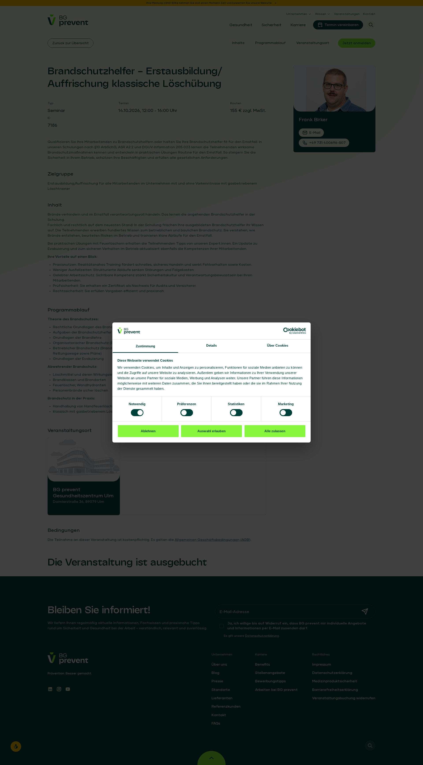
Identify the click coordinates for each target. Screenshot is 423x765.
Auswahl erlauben (211, 431)
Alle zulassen (274, 431)
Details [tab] (211, 345)
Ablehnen (148, 431)
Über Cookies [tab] (277, 345)
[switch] (186, 412)
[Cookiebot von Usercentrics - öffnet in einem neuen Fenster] (286, 331)
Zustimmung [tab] (145, 346)
